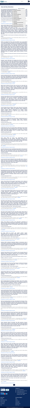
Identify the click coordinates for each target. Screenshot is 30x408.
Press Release (2, 403)
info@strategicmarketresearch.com (22, 390)
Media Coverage (2, 401)
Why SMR (1, 398)
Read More (10, 38)
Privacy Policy (17, 402)
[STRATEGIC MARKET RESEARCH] (3, 1)
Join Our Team (2, 402)
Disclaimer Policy (17, 403)
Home (1, 3)
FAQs (16, 398)
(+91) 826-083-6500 (21, 389)
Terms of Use (17, 401)
